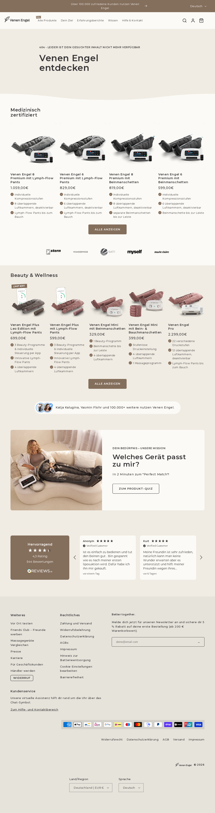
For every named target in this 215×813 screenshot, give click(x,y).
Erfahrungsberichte (90, 20)
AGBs (64, 642)
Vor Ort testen (21, 623)
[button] (75, 557)
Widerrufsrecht (112, 739)
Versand (179, 739)
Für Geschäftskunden (26, 664)
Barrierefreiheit (72, 677)
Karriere (16, 658)
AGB (166, 739)
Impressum (68, 649)
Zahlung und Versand (76, 623)
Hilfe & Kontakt (132, 20)
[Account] (193, 20)
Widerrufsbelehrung (75, 629)
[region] (138, 557)
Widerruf (21, 677)
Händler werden (22, 670)
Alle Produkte (47, 20)
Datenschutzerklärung (77, 636)
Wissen (113, 20)
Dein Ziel (67, 20)
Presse (15, 651)
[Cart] (201, 20)
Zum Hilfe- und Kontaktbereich (34, 709)
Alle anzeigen (107, 229)
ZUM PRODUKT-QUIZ (136, 488)
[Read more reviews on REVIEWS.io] (39, 569)
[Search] (184, 20)
